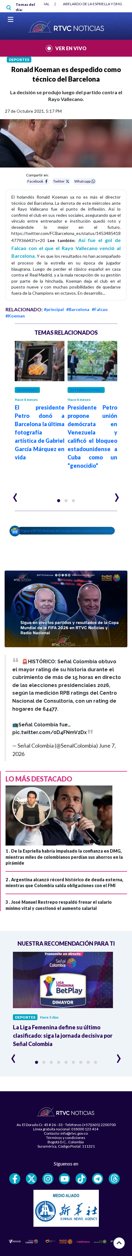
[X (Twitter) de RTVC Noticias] (31, 1178)
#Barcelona (77, 309)
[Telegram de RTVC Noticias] (97, 1178)
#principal (54, 309)
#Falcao (100, 309)
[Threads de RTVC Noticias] (114, 1178)
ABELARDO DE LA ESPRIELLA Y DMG (92, 4)
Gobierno (27, 390)
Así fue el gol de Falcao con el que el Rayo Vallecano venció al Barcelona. (66, 248)
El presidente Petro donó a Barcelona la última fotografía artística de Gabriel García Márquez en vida (39, 432)
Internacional (86, 390)
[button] (58, 501)
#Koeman (15, 315)
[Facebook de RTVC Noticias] (14, 1178)
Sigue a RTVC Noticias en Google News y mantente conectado (67, 530)
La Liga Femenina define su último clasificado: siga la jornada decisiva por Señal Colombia (62, 1035)
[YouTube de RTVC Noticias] (64, 1178)
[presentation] (15, 495)
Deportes (19, 59)
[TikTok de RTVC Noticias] (81, 1178)
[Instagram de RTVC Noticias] (47, 1178)
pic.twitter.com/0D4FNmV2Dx (49, 732)
